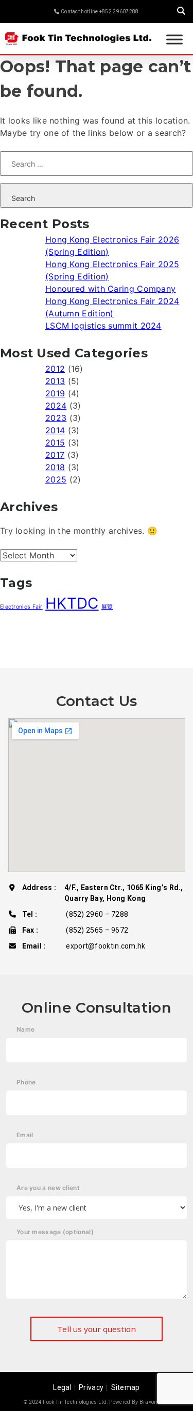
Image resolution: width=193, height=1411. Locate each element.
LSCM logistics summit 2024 (103, 325)
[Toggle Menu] (174, 39)
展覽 (107, 606)
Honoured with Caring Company (110, 289)
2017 (54, 455)
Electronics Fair (21, 606)
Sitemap (125, 1387)
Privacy (91, 1387)
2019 (55, 393)
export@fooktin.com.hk (105, 946)
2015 (55, 442)
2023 (55, 418)
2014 (55, 430)
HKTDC (72, 603)
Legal (62, 1387)
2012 (55, 369)
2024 (55, 405)
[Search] (181, 11)
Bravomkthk (154, 1402)
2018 (55, 467)
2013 (55, 381)
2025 (55, 479)
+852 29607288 (119, 11)
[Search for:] (96, 163)
